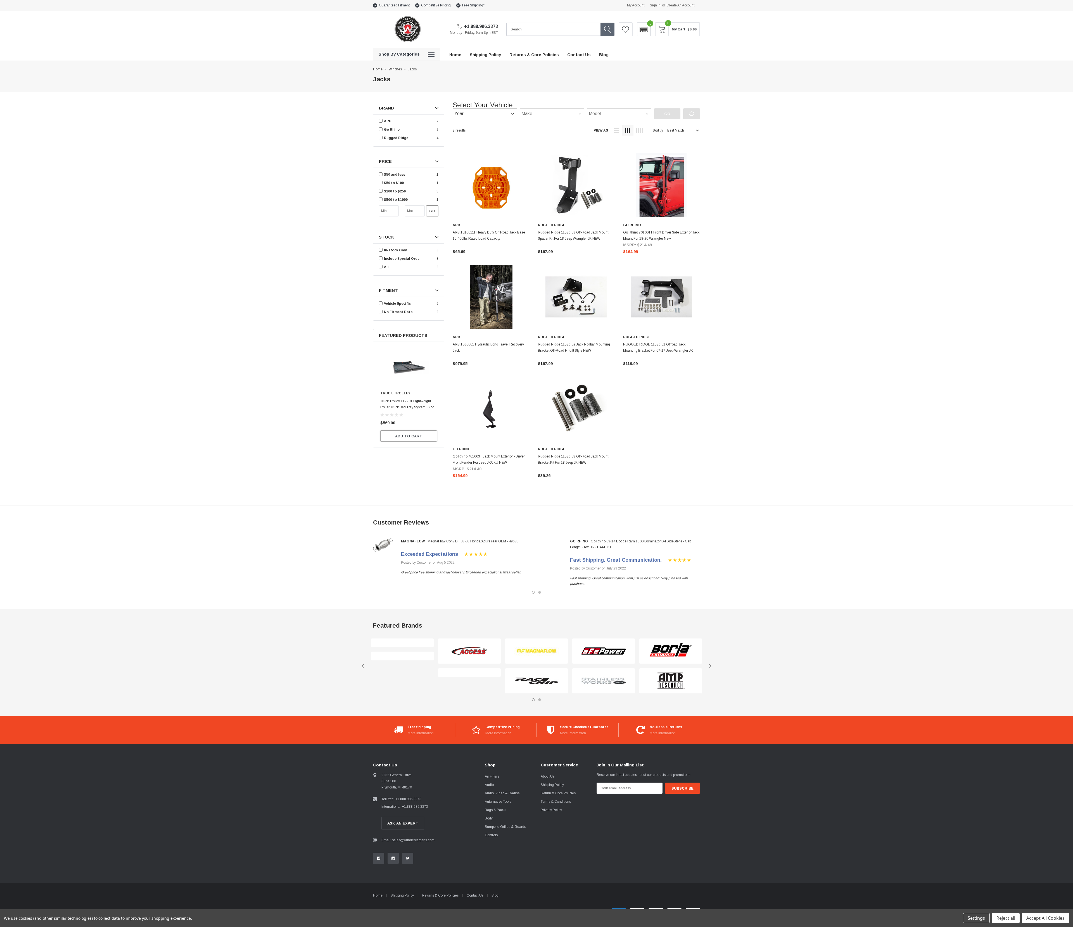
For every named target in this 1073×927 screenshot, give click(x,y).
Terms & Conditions (556, 802)
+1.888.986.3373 (480, 26)
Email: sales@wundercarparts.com (408, 840)
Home (378, 69)
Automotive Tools (498, 802)
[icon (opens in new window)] (378, 858)
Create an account (680, 5)
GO (432, 211)
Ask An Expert (402, 823)
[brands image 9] (670, 651)
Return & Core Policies (558, 793)
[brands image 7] (603, 651)
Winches (395, 69)
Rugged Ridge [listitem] (396, 138)
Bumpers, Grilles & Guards (505, 827)
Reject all (1005, 918)
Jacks (412, 69)
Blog (495, 895)
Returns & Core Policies (440, 895)
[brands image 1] (402, 642)
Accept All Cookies (1045, 918)
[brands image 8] (603, 681)
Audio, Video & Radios (502, 793)
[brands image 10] (670, 681)
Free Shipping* (473, 5)
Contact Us (475, 895)
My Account (635, 5)
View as (601, 130)
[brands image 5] (536, 651)
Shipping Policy (552, 785)
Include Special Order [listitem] (402, 259)
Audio (489, 785)
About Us (547, 776)
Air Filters (492, 776)
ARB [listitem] (387, 121)
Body (489, 818)
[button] (644, 29)
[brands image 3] (469, 651)
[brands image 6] (536, 681)
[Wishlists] (626, 29)
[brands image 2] (402, 656)
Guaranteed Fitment (394, 5)
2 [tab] (539, 592)
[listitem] (409, 174)
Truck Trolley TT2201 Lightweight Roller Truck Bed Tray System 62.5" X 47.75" (407, 407)
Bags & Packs (495, 810)
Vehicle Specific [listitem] (397, 304)
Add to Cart (408, 436)
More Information (421, 733)
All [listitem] (386, 267)
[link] (409, 367)
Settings (976, 918)
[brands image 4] (469, 672)
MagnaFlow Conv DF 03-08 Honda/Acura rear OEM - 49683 (473, 541)
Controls (491, 835)
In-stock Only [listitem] (395, 250)
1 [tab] (533, 592)
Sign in (655, 5)
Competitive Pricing (436, 5)
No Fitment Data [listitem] (398, 312)
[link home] (407, 29)
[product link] (491, 185)
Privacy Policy (551, 810)
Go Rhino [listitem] (392, 130)
